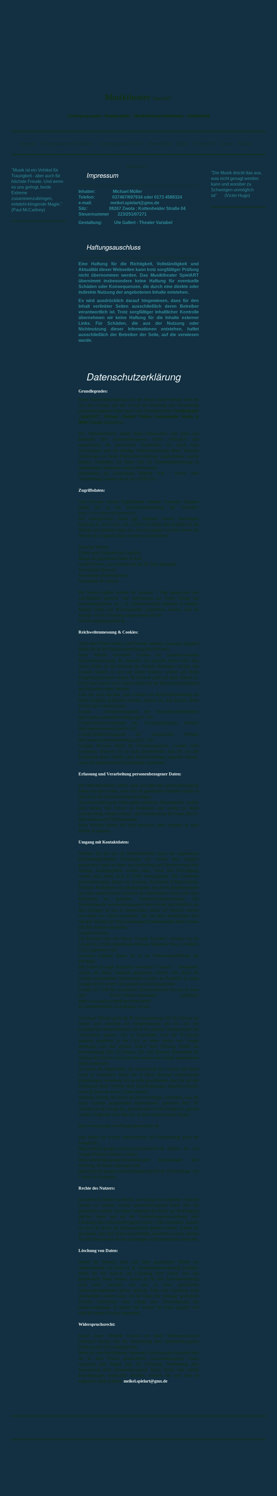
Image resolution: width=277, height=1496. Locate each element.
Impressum (136, 166)
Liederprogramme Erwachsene (67, 143)
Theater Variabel (155, 222)
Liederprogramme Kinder (120, 143)
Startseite (27, 143)
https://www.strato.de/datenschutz (107, 513)
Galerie (226, 143)
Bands (182, 143)
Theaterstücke (160, 143)
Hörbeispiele (204, 143)
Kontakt (245, 143)
